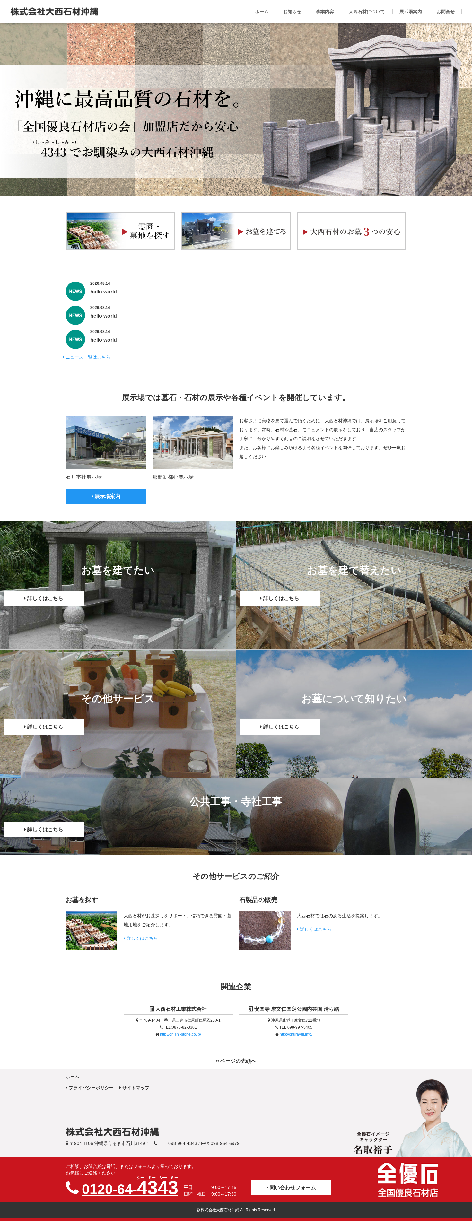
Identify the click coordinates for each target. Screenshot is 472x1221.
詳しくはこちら (44, 598)
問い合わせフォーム (292, 1187)
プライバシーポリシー (90, 1087)
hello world (103, 291)
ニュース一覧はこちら (87, 357)
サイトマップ (135, 1087)
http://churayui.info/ (296, 1034)
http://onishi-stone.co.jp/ (180, 1034)
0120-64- (130, 1187)
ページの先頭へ (237, 1061)
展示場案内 (106, 496)
